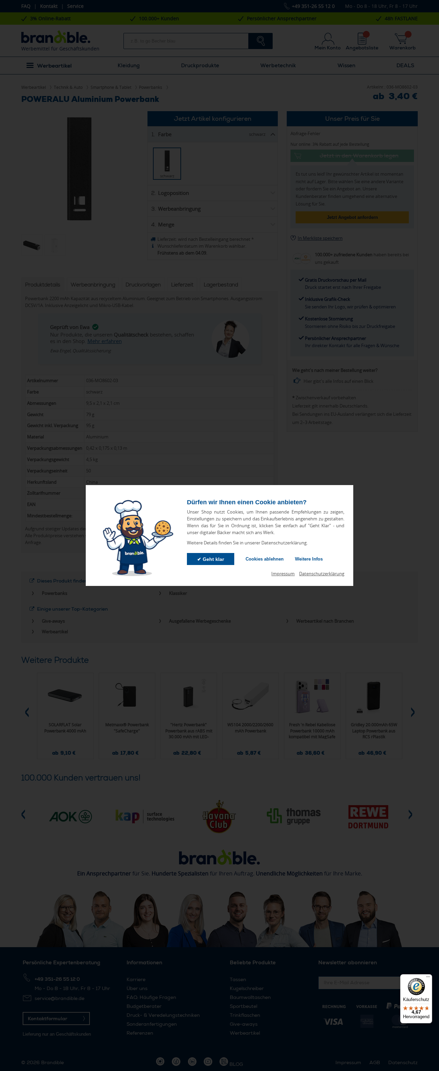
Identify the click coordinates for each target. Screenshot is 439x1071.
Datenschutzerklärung (321, 573)
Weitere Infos (309, 559)
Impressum (283, 573)
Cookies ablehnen (265, 559)
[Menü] (428, 978)
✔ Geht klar (210, 559)
